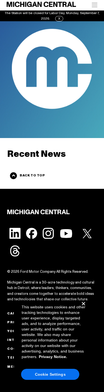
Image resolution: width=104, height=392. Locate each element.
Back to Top (32, 175)
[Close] (83, 308)
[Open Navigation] (94, 5)
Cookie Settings (50, 374)
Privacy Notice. (53, 356)
